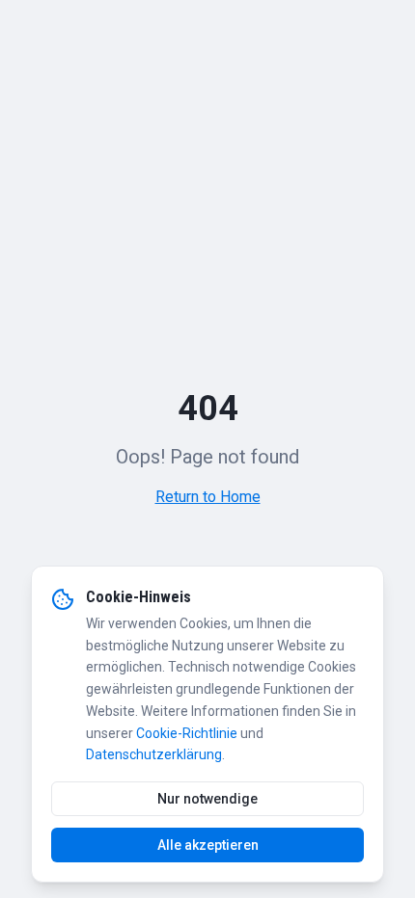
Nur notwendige (207, 798)
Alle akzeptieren (208, 845)
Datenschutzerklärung (154, 754)
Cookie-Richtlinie (186, 733)
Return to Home (208, 497)
